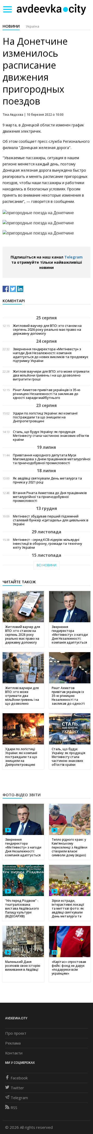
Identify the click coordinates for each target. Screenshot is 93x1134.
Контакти (13, 1052)
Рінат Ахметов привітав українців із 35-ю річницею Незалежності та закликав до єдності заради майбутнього (46, 394)
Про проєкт (15, 1033)
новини (11, 26)
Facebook (19, 1077)
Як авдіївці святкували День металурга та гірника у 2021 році (47, 480)
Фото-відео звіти (22, 794)
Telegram (73, 257)
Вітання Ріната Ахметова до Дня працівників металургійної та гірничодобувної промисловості (50, 497)
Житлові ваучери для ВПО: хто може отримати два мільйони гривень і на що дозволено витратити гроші (51, 375)
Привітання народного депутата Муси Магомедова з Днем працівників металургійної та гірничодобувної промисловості (51, 459)
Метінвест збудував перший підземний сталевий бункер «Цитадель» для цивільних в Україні (50, 520)
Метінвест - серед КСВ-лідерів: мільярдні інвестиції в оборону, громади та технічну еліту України (47, 543)
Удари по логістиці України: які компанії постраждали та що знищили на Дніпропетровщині (45, 417)
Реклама (13, 1043)
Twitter (17, 1087)
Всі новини (46, 565)
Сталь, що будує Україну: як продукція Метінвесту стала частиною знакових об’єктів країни (51, 436)
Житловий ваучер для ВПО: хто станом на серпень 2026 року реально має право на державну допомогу (47, 329)
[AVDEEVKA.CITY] (51, 9)
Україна (32, 26)
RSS (14, 1107)
